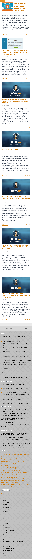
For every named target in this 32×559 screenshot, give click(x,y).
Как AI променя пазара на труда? (13, 437)
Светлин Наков (6, 464)
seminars (5, 537)
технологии (25, 486)
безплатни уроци (5, 470)
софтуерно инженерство (8, 486)
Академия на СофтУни (9, 461)
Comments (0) (27, 127)
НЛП (4, 544)
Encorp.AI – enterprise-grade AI (12, 416)
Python (5, 532)
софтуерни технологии (24, 484)
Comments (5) (27, 34)
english (5, 516)
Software (19, 459)
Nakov (11, 457)
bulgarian (6, 502)
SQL (24, 459)
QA (4, 534)
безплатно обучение (9, 472)
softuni (14, 459)
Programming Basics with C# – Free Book (15, 351)
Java (28, 454)
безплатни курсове (23, 467)
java (4, 521)
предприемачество (9, 548)
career (5, 505)
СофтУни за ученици (25, 464)
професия (20, 478)
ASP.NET (5, 454)
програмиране (9, 477)
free (21, 454)
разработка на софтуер (9, 480)
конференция (21, 472)
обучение (16, 475)
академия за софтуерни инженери (19, 465)
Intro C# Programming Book (11, 339)
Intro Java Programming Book (12, 341)
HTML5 (5, 518)
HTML (24, 454)
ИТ (18, 461)
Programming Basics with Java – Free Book (15, 354)
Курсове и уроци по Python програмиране (16, 403)
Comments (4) (27, 175)
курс (27, 472)
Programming (6, 459)
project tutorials (8, 530)
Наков (22, 461)
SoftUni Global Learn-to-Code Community (16, 392)
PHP (19, 457)
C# (9, 454)
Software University (9, 422)
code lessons (7, 507)
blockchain (6, 498)
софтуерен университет (10, 482)
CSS (12, 454)
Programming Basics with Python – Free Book (17, 360)
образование (6, 475)
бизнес (5, 539)
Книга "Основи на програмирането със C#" (16, 375)
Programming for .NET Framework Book (15, 362)
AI (3, 495)
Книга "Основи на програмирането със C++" (16, 377)
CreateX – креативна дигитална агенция (15, 413)
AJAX (2, 454)
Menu (3, 1)
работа (25, 478)
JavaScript (4, 457)
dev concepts (7, 514)
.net (4, 493)
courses (5, 511)
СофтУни (15, 463)
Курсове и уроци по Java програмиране (15, 397)
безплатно (15, 470)
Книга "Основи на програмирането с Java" (16, 364)
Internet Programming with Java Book (14, 336)
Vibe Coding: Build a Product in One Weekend (16, 443)
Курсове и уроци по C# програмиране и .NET (16, 394)
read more (4, 34)
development (16, 454)
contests (6, 509)
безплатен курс (12, 468)
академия (4, 466)
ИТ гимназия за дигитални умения (14, 541)
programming (7, 528)
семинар (21, 480)
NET (15, 456)
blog (4, 500)
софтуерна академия (9, 484)
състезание (18, 486)
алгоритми (3, 467)
